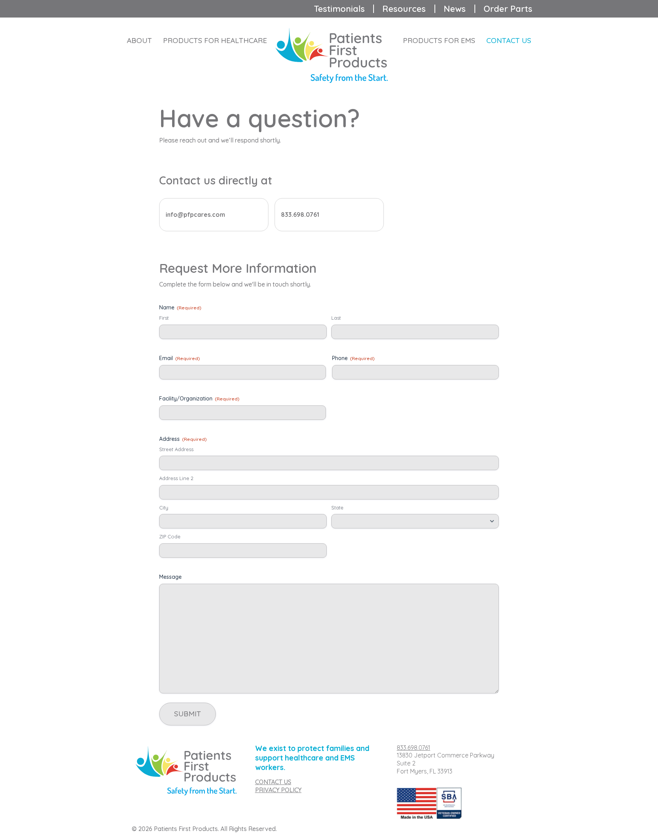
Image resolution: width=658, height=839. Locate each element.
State (337, 507)
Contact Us (508, 40)
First (164, 318)
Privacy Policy (278, 790)
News (455, 9)
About (139, 40)
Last (336, 318)
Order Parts (508, 9)
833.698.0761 (413, 747)
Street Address (176, 449)
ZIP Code (169, 536)
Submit (187, 713)
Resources (404, 9)
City (163, 507)
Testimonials (339, 9)
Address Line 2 (176, 478)
